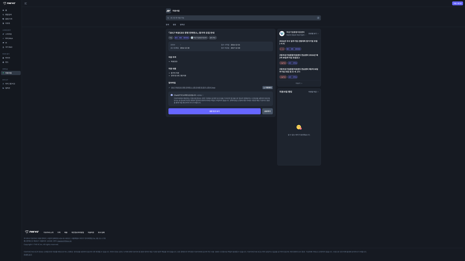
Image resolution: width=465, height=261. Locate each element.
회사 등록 (101, 232)
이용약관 (91, 232)
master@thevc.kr (64, 241)
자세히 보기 (28, 255)
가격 (58, 232)
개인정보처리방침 (77, 232)
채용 (65, 232)
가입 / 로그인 (458, 3)
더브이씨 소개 (48, 232)
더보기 (298, 83)
